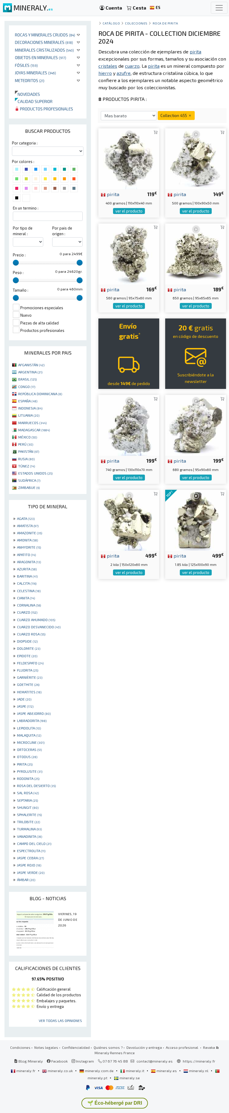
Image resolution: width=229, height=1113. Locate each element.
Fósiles (26, 65)
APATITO (26, 554)
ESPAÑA (27, 401)
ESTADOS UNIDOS (35, 473)
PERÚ (25, 444)
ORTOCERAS (29, 749)
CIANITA (26, 598)
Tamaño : (20, 290)
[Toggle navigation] (219, 8)
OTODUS (27, 757)
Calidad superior (33, 101)
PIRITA (25, 764)
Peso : (18, 272)
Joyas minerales (35, 72)
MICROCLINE (30, 742)
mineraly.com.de (99, 1071)
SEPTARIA (27, 800)
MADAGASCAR (34, 430)
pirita (112, 194)
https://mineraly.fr (199, 1061)
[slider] (16, 263)
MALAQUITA (29, 735)
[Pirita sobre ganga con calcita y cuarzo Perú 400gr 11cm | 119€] (128, 158)
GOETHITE (28, 684)
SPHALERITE (29, 814)
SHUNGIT (27, 807)
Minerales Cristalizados (44, 50)
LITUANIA (28, 415)
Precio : (19, 255)
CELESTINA (29, 591)
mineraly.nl (198, 1071)
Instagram (84, 1061)
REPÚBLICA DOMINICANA (40, 394)
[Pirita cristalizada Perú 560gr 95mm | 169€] (128, 253)
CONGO (26, 386)
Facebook (59, 1061)
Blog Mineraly (30, 1061)
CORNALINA (29, 605)
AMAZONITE (29, 533)
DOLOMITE (28, 648)
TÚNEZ (26, 466)
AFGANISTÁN (31, 365)
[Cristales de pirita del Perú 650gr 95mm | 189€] (195, 253)
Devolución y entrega (144, 1047)
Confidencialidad (76, 1047)
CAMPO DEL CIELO (34, 843)
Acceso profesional (182, 1047)
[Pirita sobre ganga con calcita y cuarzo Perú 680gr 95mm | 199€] (195, 424)
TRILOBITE (28, 822)
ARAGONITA (29, 562)
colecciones (136, 23)
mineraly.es (167, 1071)
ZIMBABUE (29, 487)
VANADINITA (29, 836)
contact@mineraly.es (155, 1061)
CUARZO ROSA (31, 634)
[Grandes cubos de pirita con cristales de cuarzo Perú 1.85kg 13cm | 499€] (195, 519)
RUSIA (26, 459)
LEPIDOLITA (29, 728)
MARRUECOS (32, 423)
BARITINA (27, 576)
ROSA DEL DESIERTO (36, 785)
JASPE (25, 706)
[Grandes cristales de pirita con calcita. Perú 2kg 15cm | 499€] (128, 519)
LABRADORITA (32, 720)
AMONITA (27, 540)
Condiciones (20, 1047)
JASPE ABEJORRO (34, 713)
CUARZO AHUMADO (36, 620)
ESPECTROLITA (31, 851)
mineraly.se (129, 1078)
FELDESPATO (30, 663)
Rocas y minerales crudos (45, 34)
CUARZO (27, 612)
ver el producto (129, 211)
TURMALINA (29, 829)
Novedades (27, 94)
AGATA (26, 518)
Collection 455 (174, 115)
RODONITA (28, 778)
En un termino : (25, 208)
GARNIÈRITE (29, 677)
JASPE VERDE (30, 872)
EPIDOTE (27, 656)
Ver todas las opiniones (60, 1020)
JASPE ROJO (29, 865)
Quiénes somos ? (108, 1047)
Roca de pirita (165, 23)
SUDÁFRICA (29, 480)
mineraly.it (135, 1071)
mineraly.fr (26, 1071)
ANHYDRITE (29, 547)
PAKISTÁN (28, 451)
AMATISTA (27, 526)
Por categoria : (25, 143)
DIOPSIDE (27, 641)
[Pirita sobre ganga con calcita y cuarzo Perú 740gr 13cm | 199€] (128, 424)
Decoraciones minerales (44, 42)
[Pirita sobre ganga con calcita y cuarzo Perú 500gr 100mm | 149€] (195, 158)
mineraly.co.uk (60, 1071)
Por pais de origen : (62, 231)
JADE (24, 699)
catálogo (111, 23)
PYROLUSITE (29, 771)
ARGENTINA (30, 372)
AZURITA (27, 569)
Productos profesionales (46, 108)
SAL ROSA (28, 793)
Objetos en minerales (40, 57)
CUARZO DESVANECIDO (39, 627)
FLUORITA (27, 670)
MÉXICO (27, 437)
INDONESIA (30, 408)
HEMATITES (29, 692)
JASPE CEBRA (30, 858)
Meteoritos (29, 80)
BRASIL (27, 379)
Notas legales (46, 1047)
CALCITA (26, 583)
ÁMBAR (26, 880)
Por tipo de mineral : (23, 231)
